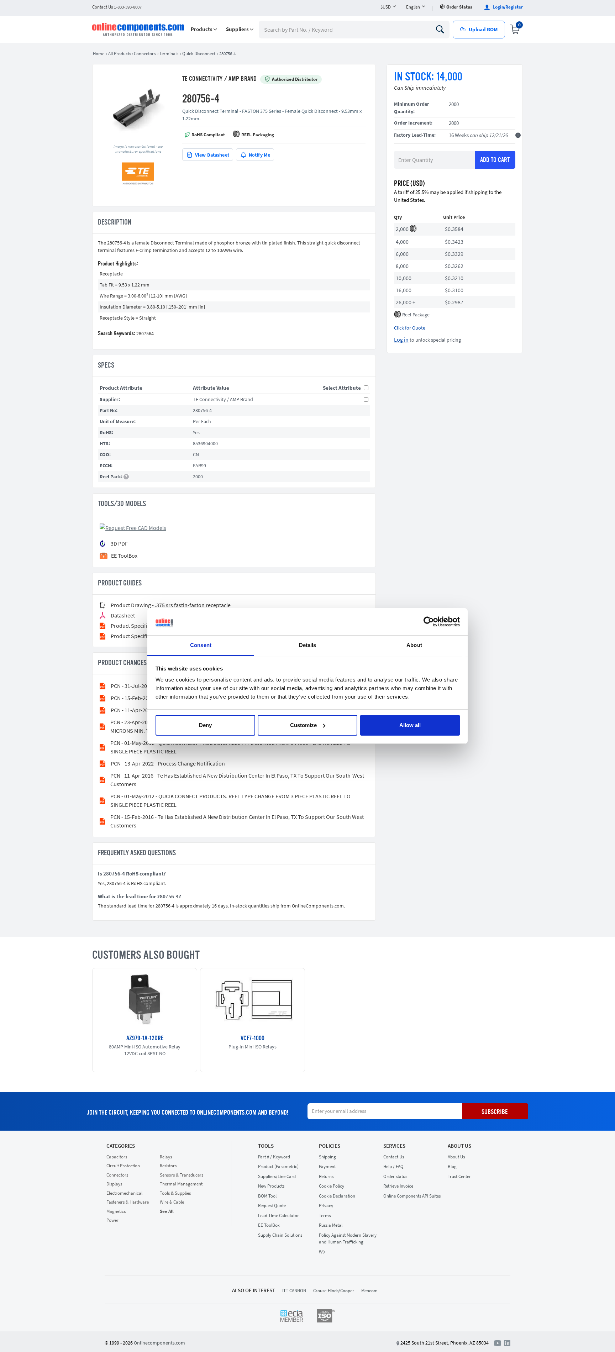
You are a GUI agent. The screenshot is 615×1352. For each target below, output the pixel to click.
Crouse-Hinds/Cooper (333, 1291)
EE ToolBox (269, 1225)
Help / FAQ (393, 1166)
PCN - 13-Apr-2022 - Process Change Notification (168, 763)
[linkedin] (507, 1342)
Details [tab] (307, 645)
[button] (204, 29)
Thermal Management (181, 1184)
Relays (166, 1157)
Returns (326, 1176)
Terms (325, 1215)
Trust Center (459, 1176)
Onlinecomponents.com (159, 1343)
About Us (459, 1146)
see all (167, 1211)
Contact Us (393, 1157)
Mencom (369, 1291)
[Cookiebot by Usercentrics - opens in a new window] (429, 621)
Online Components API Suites (412, 1196)
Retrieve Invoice (398, 1186)
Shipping (327, 1157)
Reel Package (416, 314)
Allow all (410, 725)
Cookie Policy (331, 1186)
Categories (120, 1146)
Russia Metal (330, 1225)
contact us (117, 7)
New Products (271, 1186)
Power (112, 1220)
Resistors (168, 1166)
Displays (114, 1184)
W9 (322, 1252)
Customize (303, 725)
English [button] (413, 7)
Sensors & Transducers (181, 1175)
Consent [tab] (200, 645)
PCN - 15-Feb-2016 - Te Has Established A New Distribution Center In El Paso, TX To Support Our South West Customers (237, 821)
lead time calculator (278, 1215)
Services (394, 1146)
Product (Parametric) (278, 1166)
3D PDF (119, 543)
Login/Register (507, 7)
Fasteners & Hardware (127, 1202)
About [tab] (414, 645)
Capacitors (116, 1157)
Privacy (326, 1206)
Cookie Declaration (337, 1196)
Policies (329, 1146)
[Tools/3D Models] (134, 526)
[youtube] (499, 1342)
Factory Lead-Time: (415, 135)
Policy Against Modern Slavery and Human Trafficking (348, 1238)
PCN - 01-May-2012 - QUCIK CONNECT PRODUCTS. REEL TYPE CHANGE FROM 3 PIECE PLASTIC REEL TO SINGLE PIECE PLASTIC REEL (230, 747)
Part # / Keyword (274, 1157)
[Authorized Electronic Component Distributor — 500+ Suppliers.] (138, 29)
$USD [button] (385, 7)
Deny (205, 725)
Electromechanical (124, 1193)
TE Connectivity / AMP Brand (219, 79)
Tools (266, 1146)
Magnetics (116, 1211)
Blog (452, 1166)
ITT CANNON (294, 1291)
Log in (401, 339)
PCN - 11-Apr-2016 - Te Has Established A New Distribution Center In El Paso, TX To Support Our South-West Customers (237, 780)
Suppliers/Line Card (277, 1176)
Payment (327, 1166)
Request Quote (272, 1206)
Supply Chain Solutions (280, 1235)
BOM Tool (267, 1196)
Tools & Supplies (175, 1193)
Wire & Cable (172, 1202)
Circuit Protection (123, 1166)
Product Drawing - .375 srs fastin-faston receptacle (171, 605)
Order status (459, 7)
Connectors (117, 1175)
